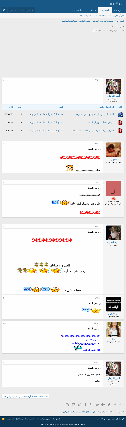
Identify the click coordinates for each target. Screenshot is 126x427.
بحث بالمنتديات (85, 15)
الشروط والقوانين (43, 418)
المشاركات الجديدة (103, 15)
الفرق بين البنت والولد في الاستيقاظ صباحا (93, 130)
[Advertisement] (63, 55)
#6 (4, 323)
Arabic (100, 418)
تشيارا (114, 159)
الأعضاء (78, 10)
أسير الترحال (117, 30)
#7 (4, 362)
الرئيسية (118, 10)
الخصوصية (29, 418)
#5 (4, 298)
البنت (95, 30)
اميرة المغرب (113, 242)
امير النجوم (113, 313)
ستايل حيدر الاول (115, 418)
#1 (4, 80)
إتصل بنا (56, 418)
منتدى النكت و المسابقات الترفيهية (46, 114)
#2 (4, 143)
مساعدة (19, 418)
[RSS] (3, 418)
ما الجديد (91, 10)
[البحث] (4, 10)
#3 (4, 182)
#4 (4, 226)
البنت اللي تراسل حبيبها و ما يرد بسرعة (95, 114)
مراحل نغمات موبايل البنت (101, 122)
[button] (85, 10)
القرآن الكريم (118, 15)
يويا (113, 338)
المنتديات (105, 10)
